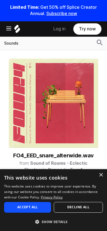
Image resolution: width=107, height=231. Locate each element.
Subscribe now (61, 13)
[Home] (17, 30)
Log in (59, 28)
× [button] (101, 175)
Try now (87, 28)
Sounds (11, 43)
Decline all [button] (78, 207)
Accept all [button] (27, 207)
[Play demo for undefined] (53, 103)
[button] (53, 221)
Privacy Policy (52, 197)
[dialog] (53, 200)
